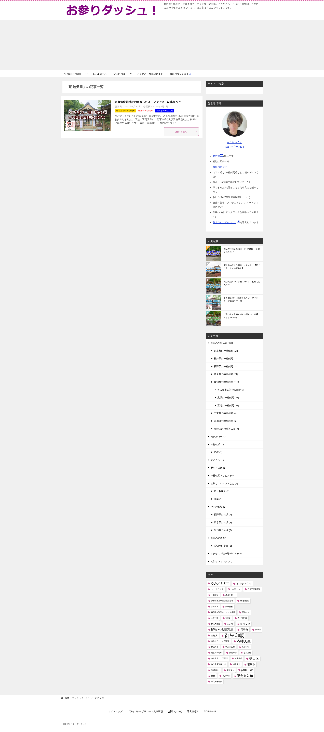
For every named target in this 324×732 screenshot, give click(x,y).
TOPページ (210, 711)
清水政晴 (238, 658)
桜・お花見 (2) (222, 491)
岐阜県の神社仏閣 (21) (226, 374)
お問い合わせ (175, 711)
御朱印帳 (234, 635)
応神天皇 (244, 641)
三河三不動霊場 (254, 589)
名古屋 (216, 156)
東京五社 (245, 647)
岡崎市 (244, 629)
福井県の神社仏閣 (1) (225, 358)
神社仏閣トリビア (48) (223, 475)
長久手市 (226, 676)
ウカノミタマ (220, 583)
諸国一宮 (247, 670)
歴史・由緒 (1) (218, 467)
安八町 (230, 624)
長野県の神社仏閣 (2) (225, 366)
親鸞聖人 (230, 670)
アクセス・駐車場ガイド (150, 73)
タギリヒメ (235, 589)
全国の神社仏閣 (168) (222, 343)
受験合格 (229, 607)
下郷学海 (214, 595)
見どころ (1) (217, 460)
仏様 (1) (218, 452)
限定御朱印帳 (216, 681)
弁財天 (214, 635)
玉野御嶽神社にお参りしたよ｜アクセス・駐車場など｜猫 (241, 299)
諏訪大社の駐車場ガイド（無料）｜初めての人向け (242, 250)
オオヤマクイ (243, 583)
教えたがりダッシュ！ (224, 222)
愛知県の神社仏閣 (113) (226, 382)
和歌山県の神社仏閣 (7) (226, 428)
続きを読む (181, 131)
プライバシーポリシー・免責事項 (145, 711)
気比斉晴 (233, 653)
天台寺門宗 (242, 618)
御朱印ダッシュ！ (179, 73)
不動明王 (230, 595)
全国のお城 (119, 73)
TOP (77, 698)
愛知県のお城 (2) (223, 530)
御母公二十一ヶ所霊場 (220, 641)
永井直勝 (247, 653)
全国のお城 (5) (218, 506)
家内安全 (245, 623)
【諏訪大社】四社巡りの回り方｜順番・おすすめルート (242, 316)
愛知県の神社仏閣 (164, 110)
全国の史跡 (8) (218, 538)
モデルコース (99, 73)
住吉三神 (214, 607)
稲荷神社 (215, 670)
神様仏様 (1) (217, 444)
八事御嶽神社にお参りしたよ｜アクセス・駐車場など (148, 101)
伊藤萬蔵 (244, 600)
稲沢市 (251, 664)
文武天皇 (214, 647)
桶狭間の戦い (216, 653)
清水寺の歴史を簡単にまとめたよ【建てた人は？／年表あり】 (242, 266)
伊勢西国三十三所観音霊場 (222, 601)
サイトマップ (115, 711)
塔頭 (228, 618)
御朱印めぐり (220, 166)
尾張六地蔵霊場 (222, 629)
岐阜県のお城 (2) (223, 522)
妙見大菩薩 (215, 624)
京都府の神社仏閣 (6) (225, 421)
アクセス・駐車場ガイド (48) (226, 553)
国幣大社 (246, 612)
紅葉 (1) (218, 499)
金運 (213, 676)
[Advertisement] (162, 45)
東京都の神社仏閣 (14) (226, 350)
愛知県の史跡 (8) (223, 545)
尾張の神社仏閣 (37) (228, 397)
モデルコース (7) (219, 436)
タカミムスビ (217, 589)
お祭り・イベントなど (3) (224, 483)
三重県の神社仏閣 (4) (225, 413)
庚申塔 (258, 629)
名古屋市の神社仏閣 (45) (230, 389)
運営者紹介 (193, 711)
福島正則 (236, 664)
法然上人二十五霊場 (219, 658)
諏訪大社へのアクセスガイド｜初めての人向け (242, 283)
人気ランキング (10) (221, 561)
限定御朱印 (245, 676)
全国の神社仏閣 (72, 73)
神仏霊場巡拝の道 (218, 664)
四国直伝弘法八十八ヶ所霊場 (223, 612)
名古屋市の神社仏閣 (125, 110)
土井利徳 (214, 618)
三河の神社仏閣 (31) (228, 405)
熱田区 (254, 658)
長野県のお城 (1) (223, 514)
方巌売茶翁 (230, 647)
